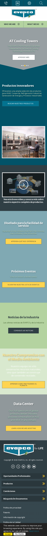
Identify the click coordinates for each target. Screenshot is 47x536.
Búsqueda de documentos (15, 499)
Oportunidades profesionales (16, 476)
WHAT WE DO (33, 24)
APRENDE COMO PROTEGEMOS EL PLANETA (23, 384)
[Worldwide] (29, 3)
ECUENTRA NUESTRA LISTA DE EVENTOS (23, 285)
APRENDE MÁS (23, 57)
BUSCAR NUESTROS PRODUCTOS (20, 103)
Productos (8, 483)
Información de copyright (14, 517)
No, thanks (19, 534)
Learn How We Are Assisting (23, 428)
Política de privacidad (12, 507)
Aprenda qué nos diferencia (23, 241)
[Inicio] (23, 13)
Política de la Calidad (12, 522)
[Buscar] (41, 3)
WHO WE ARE (10, 24)
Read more (34, 531)
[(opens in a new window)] (13, 466)
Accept (8, 534)
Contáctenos (9, 491)
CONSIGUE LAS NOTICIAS (23, 330)
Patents (6, 512)
